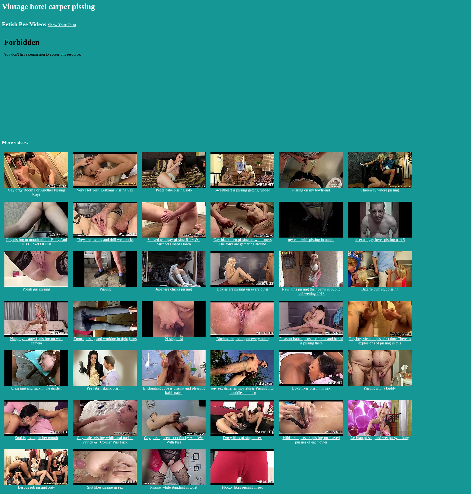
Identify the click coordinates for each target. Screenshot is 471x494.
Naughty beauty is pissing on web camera (36, 341)
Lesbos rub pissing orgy (36, 487)
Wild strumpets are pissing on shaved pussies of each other (311, 440)
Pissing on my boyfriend (311, 190)
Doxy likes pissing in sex (311, 388)
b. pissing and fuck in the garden (36, 388)
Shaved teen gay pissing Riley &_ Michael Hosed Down (173, 242)
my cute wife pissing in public (311, 240)
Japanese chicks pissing (174, 289)
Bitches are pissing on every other (242, 339)
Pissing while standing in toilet (173, 487)
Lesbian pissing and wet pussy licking (380, 438)
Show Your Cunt (62, 25)
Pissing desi (174, 339)
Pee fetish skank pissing (105, 388)
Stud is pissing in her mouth (36, 438)
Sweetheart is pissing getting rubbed (242, 190)
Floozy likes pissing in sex (242, 487)
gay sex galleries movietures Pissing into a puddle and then (242, 390)
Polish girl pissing (36, 289)
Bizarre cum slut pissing (379, 289)
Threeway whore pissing (380, 190)
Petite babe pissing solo (174, 190)
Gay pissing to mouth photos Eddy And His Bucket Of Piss (36, 242)
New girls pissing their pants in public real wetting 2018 (311, 291)
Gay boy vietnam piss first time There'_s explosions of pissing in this (380, 341)
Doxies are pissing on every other (242, 289)
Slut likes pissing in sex (105, 487)
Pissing (105, 289)
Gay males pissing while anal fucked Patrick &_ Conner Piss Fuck (105, 440)
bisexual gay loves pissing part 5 (380, 240)
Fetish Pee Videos (24, 24)
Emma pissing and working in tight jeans (105, 339)
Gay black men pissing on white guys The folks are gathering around (242, 242)
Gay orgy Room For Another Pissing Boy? (36, 192)
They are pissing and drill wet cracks (105, 240)
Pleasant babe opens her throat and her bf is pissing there (311, 341)
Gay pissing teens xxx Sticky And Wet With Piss (174, 440)
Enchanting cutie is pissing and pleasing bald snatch (174, 390)
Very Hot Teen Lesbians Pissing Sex (105, 190)
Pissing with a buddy (380, 388)
